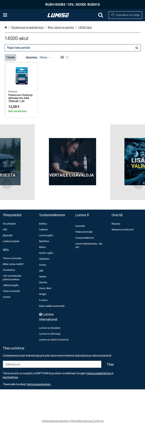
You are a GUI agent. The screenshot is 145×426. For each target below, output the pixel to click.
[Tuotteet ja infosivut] (6, 15)
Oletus (43, 57)
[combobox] (72, 47)
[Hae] (101, 15)
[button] (39, 384)
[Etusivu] (58, 15)
